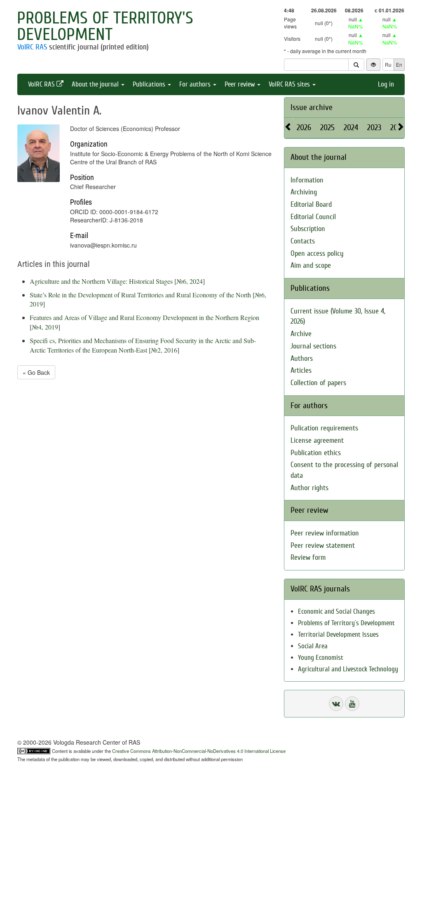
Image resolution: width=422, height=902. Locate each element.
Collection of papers (318, 383)
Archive (301, 333)
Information (307, 180)
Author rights (309, 488)
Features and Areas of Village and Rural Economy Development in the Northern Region (144, 317)
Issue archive (312, 107)
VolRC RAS (32, 46)
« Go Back (36, 372)
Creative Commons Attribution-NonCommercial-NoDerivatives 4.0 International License (199, 751)
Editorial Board (311, 204)
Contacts (303, 241)
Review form (308, 557)
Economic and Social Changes (336, 611)
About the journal (96, 84)
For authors (195, 84)
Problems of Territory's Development (105, 26)
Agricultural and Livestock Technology (348, 669)
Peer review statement (323, 545)
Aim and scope (311, 265)
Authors (302, 358)
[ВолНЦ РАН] (336, 703)
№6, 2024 (189, 281)
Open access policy (317, 253)
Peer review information (325, 533)
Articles (301, 370)
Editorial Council (313, 217)
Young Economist (320, 657)
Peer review (240, 84)
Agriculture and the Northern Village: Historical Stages (101, 281)
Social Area (313, 646)
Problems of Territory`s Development (346, 623)
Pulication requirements (324, 428)
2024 (351, 127)
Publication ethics (316, 453)
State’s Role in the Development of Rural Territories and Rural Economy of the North (140, 294)
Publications (150, 84)
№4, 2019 (45, 326)
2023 (374, 127)
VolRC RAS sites (290, 84)
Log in (386, 84)
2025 (327, 127)
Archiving (304, 192)
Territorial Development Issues (338, 634)
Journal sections (313, 346)
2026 (304, 127)
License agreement (317, 440)
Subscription (308, 228)
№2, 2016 (164, 350)
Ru (388, 64)
